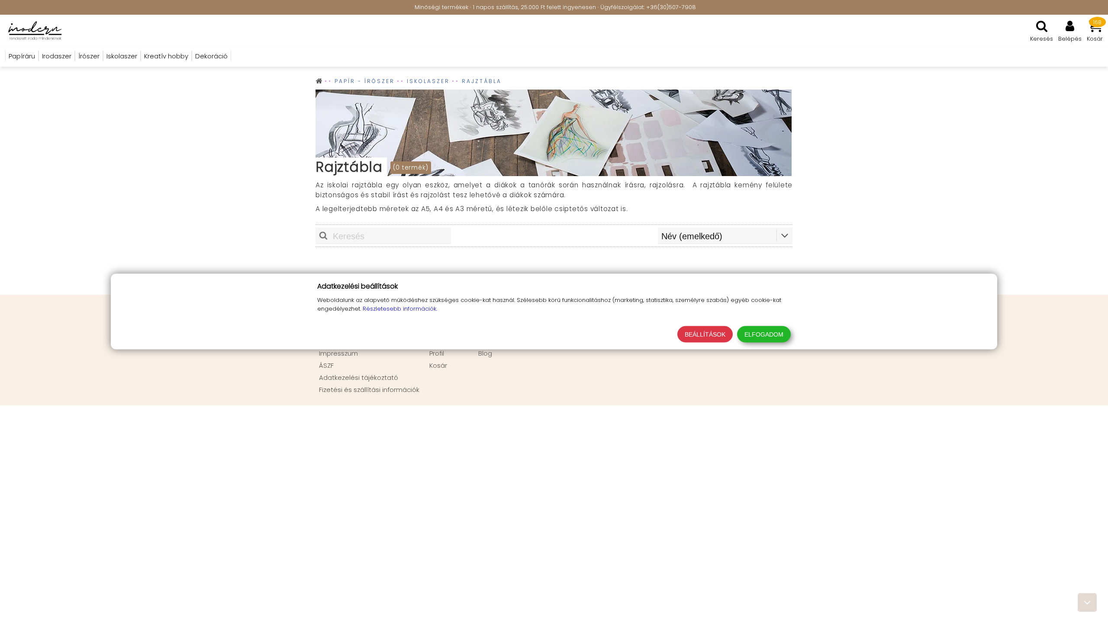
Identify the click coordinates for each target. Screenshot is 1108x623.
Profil (436, 353)
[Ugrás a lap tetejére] (1087, 602)
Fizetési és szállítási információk (369, 389)
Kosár (438, 365)
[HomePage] (32, 30)
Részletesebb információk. (400, 309)
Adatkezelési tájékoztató (358, 377)
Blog (485, 353)
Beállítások (705, 334)
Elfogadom (763, 334)
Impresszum (338, 353)
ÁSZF (326, 365)
